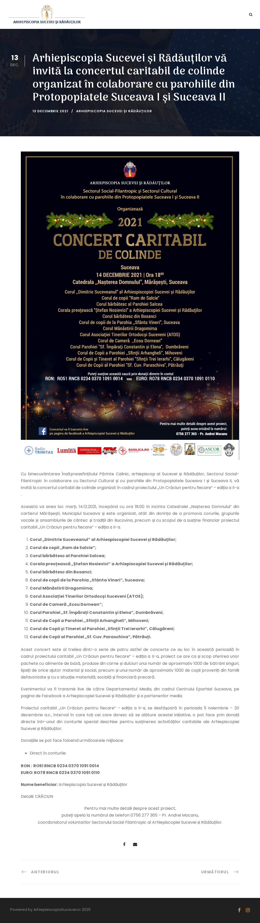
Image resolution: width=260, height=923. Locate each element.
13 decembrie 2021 (50, 111)
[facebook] (239, 910)
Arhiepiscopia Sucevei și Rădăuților (114, 111)
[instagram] (248, 910)
